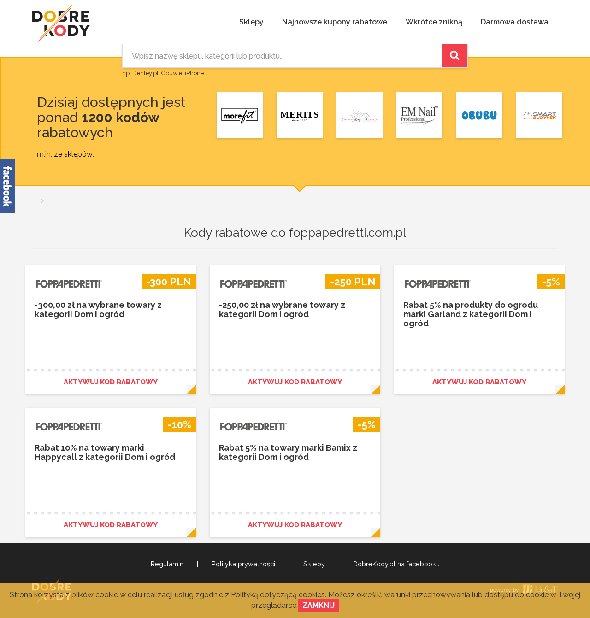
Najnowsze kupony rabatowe (334, 22)
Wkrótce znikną (434, 22)
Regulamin (167, 564)
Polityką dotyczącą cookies (278, 594)
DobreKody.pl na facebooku (396, 564)
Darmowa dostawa (515, 22)
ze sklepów (73, 154)
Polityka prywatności (243, 564)
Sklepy (251, 22)
